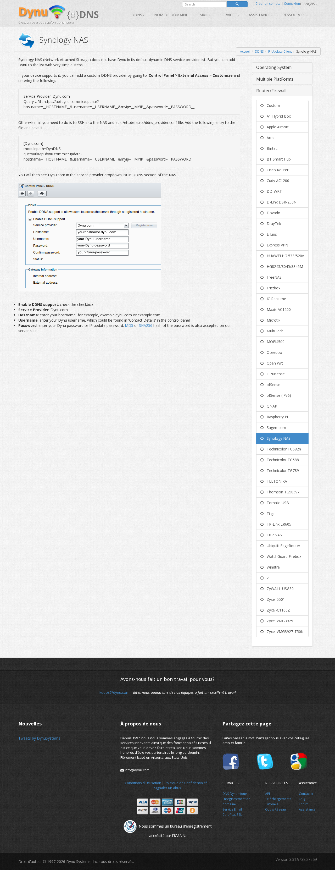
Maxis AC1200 (277, 309)
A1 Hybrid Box (277, 116)
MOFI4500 (274, 341)
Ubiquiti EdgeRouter (282, 545)
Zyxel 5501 (274, 599)
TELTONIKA (275, 481)
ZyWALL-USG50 (279, 588)
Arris (269, 137)
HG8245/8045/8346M (283, 266)
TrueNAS (273, 534)
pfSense (272, 384)
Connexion (292, 3)
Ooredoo (273, 352)
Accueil (245, 51)
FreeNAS (273, 277)
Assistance (259, 14)
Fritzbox (272, 287)
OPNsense (274, 373)
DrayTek (272, 223)
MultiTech (273, 330)
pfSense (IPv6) (277, 395)
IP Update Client (280, 51)
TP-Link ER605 (277, 524)
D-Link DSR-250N (280, 202)
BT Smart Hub (277, 159)
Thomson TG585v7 (281, 491)
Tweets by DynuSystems (39, 738)
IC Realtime (275, 298)
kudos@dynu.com (114, 692)
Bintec (270, 148)
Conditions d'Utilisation (143, 782)
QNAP (270, 406)
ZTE (268, 577)
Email (202, 14)
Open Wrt (273, 363)
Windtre (272, 567)
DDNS (136, 14)
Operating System (274, 67)
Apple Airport (276, 126)
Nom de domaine (171, 14)
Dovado (272, 212)
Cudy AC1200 (276, 180)
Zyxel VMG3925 (278, 620)
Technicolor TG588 (281, 459)
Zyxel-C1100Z (277, 610)
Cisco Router (276, 169)
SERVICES (228, 14)
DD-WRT (273, 191)
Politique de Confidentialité (186, 782)
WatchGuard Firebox (282, 556)
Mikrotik (272, 320)
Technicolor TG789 (281, 470)
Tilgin (270, 513)
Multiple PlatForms (274, 79)
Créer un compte (268, 3)
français (307, 4)
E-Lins (270, 234)
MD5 (129, 325)
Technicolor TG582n (282, 449)
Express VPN (276, 245)
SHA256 (145, 325)
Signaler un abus (167, 787)
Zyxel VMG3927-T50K (283, 631)
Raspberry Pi (276, 416)
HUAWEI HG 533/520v (284, 255)
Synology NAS (277, 438)
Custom (272, 105)
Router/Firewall (271, 90)
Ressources (293, 14)
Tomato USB (276, 502)
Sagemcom (275, 427)
